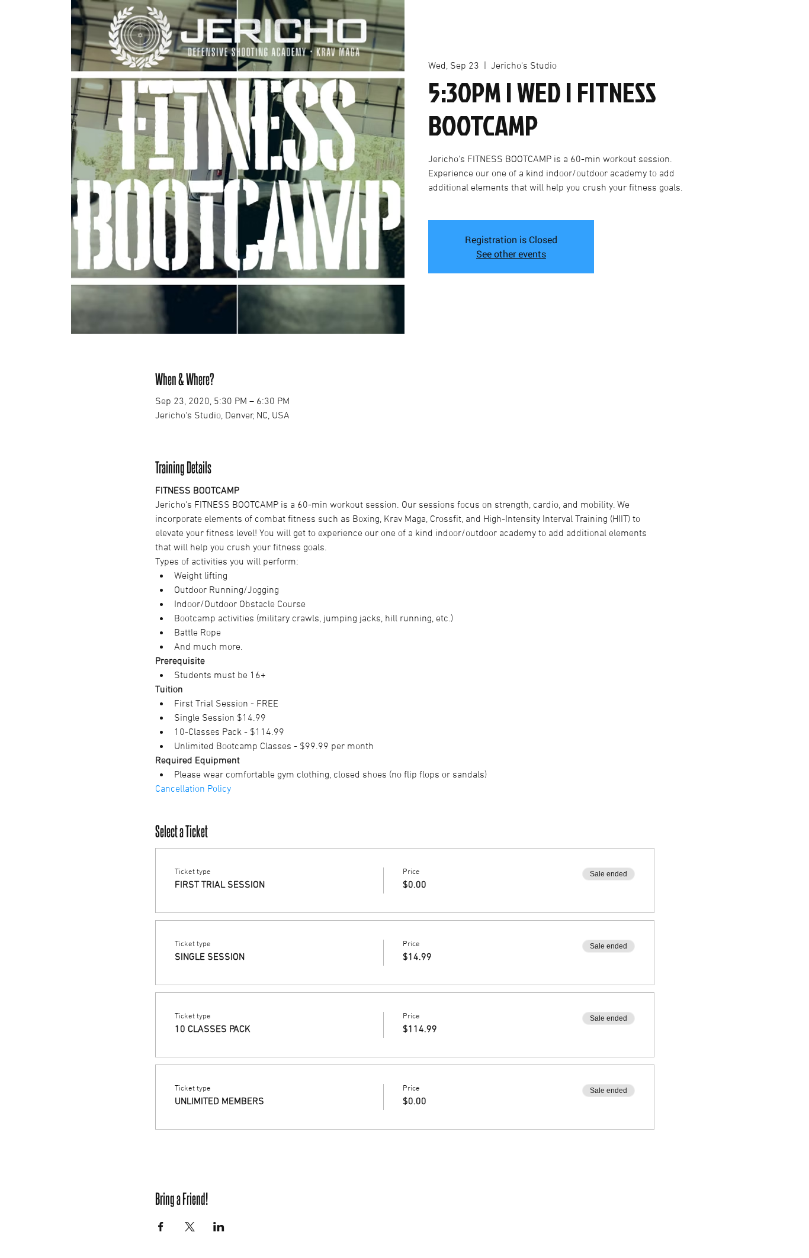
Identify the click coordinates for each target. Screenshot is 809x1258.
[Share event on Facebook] (160, 1226)
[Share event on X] (189, 1226)
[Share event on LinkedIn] (218, 1226)
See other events (511, 253)
